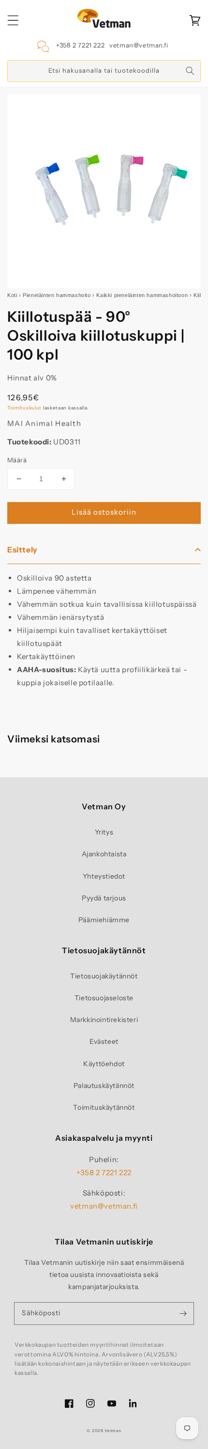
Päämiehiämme (104, 919)
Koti (12, 295)
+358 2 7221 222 (80, 45)
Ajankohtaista (104, 854)
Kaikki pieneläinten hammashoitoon (142, 295)
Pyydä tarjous (104, 898)
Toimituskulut (24, 408)
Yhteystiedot (104, 876)
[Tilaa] (182, 1313)
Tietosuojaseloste (104, 997)
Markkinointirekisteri (104, 1019)
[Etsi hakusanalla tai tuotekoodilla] (190, 70)
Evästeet (104, 1041)
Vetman (112, 1430)
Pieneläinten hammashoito (56, 295)
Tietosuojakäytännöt (103, 976)
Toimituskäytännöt (103, 1107)
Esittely (22, 549)
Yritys (104, 832)
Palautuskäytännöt (104, 1085)
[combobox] (104, 71)
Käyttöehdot (104, 1063)
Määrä (17, 460)
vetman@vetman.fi (138, 45)
